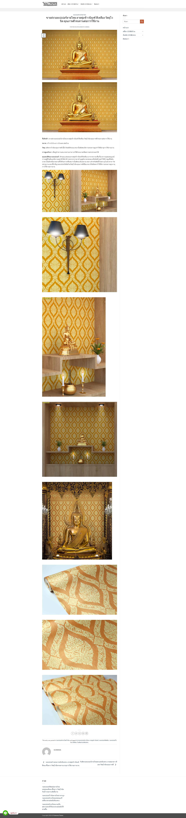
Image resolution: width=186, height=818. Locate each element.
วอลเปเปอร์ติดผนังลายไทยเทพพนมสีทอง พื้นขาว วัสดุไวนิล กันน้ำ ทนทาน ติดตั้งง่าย (53, 789)
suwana (86, 26)
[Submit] (99, 9)
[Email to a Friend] (79, 733)
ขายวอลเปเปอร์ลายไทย (82, 740)
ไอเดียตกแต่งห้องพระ (82, 742)
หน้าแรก (63, 4)
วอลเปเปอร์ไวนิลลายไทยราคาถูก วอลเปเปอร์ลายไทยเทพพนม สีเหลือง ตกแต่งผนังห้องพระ (53, 798)
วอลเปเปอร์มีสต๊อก (104, 740)
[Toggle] (143, 31)
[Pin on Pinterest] (83, 733)
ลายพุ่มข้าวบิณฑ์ (93, 740)
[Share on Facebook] (72, 733)
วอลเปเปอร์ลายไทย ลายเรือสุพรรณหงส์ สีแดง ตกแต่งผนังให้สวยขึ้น (53, 806)
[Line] (5, 813)
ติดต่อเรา (96, 4)
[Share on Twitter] (76, 733)
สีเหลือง (75, 742)
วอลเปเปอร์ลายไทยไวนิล (79, 14)
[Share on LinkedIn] (86, 733)
